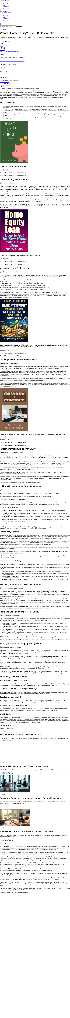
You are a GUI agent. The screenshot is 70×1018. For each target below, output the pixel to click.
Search (19, 26)
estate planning (60, 193)
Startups (6, 6)
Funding (5, 3)
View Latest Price (5, 170)
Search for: (2, 24)
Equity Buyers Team (8, 740)
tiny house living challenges (27, 465)
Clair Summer (3, 71)
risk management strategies (27, 374)
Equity (5, 5)
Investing (6, 8)
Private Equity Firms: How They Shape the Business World (12, 61)
